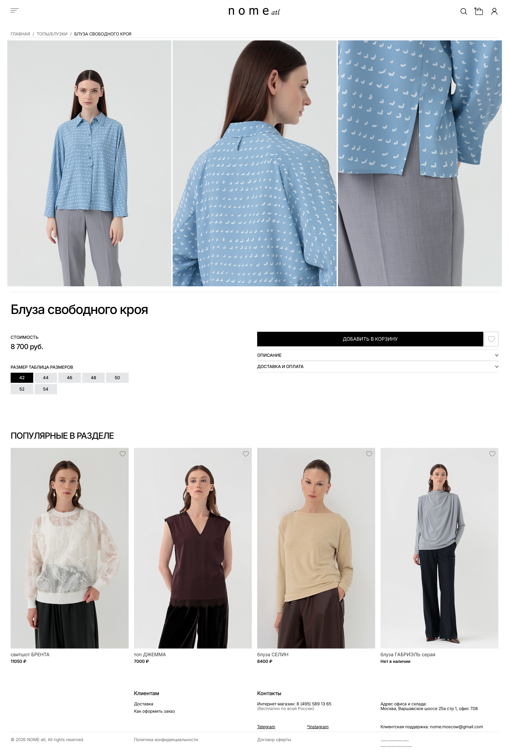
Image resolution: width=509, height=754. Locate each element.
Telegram (266, 726)
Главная (20, 34)
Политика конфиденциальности (166, 739)
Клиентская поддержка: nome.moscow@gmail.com (431, 726)
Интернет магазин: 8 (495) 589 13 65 (294, 706)
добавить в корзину (370, 339)
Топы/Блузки (52, 34)
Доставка (143, 703)
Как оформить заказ (154, 711)
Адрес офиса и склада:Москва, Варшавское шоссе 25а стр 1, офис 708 (429, 706)
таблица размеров (51, 367)
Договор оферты (274, 739)
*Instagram (318, 726)
